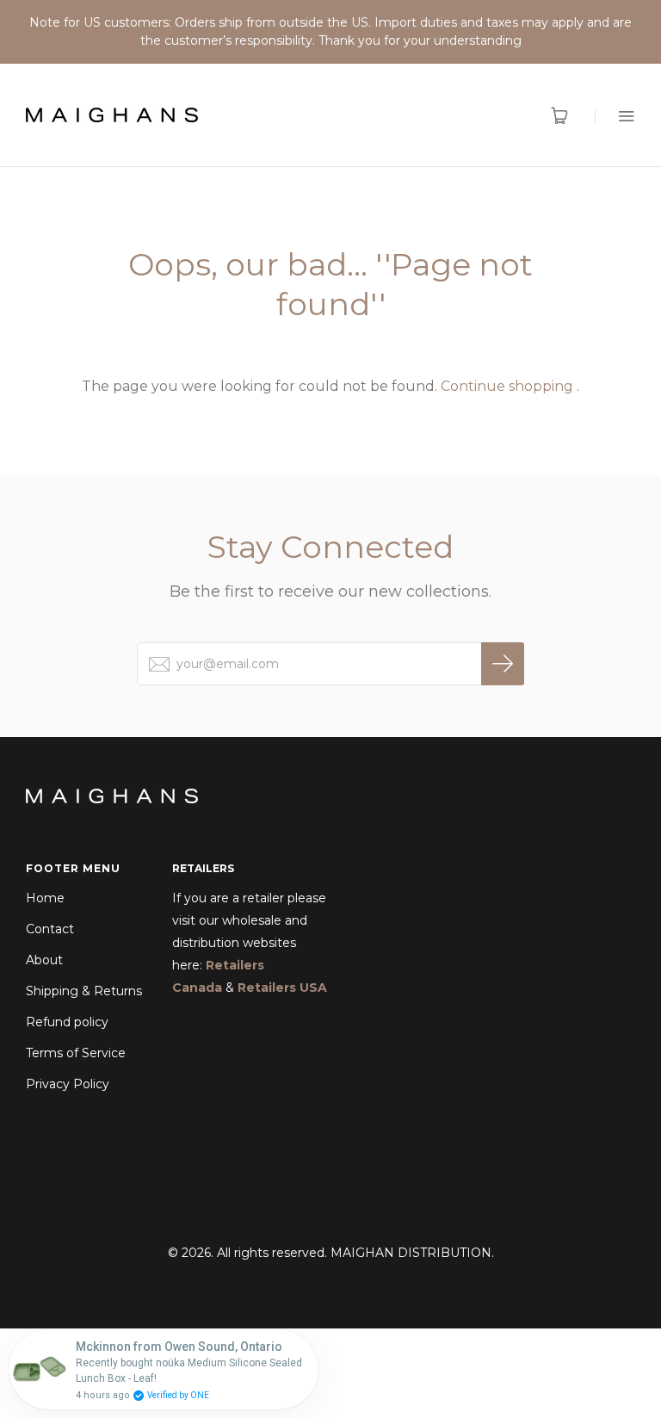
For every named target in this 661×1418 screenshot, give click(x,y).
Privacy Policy (67, 1084)
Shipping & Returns (84, 991)
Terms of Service (76, 1053)
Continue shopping (507, 386)
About (44, 960)
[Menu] (615, 116)
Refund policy (67, 1022)
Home (45, 898)
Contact (50, 929)
